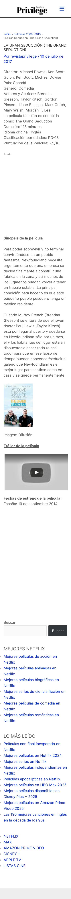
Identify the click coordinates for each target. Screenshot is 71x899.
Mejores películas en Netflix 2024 (33, 755)
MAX (8, 842)
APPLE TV (12, 860)
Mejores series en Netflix (25, 761)
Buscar (9, 622)
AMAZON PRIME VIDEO (24, 848)
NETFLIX (11, 836)
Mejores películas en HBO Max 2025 (35, 785)
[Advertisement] (35, 192)
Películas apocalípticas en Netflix (32, 779)
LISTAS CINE (14, 866)
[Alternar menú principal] (61, 8)
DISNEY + (12, 854)
